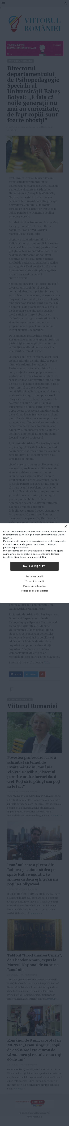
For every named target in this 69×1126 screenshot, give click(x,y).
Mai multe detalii (34, 576)
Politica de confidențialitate (34, 590)
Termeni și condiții (35, 581)
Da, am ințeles (34, 566)
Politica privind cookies (34, 586)
